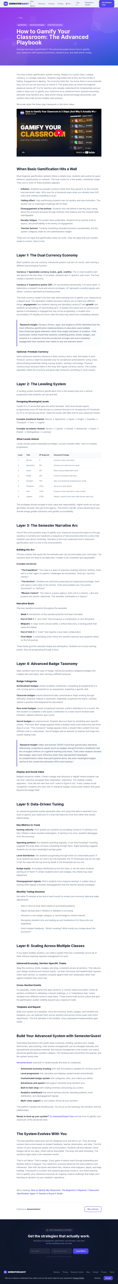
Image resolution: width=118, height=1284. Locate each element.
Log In (77, 4)
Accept (108, 1278)
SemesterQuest (24, 1062)
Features (41, 4)
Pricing (60, 4)
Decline (97, 1278)
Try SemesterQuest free (61, 1116)
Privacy (51, 4)
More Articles (92, 1209)
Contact (95, 1272)
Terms (112, 1272)
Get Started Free (106, 4)
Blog (21, 18)
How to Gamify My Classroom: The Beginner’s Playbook (58, 1190)
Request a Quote (89, 4)
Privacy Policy (78, 1278)
